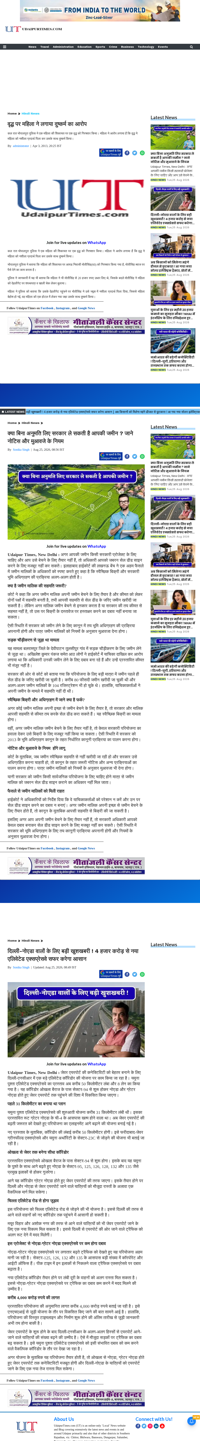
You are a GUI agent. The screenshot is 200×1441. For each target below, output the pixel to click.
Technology (146, 46)
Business (127, 46)
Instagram (63, 308)
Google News (86, 308)
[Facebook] (138, 1404)
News (32, 46)
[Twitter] (144, 1404)
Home (12, 113)
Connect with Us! (154, 1397)
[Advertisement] (100, 77)
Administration (63, 46)
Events (163, 46)
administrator (21, 146)
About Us (64, 1397)
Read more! (60, 1432)
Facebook (47, 308)
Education (85, 46)
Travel (44, 46)
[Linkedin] (156, 1404)
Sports (100, 46)
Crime (113, 46)
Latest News (164, 117)
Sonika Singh (21, 449)
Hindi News (30, 113)
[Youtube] (162, 1404)
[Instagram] (150, 1404)
